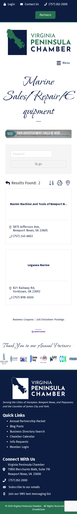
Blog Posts (17, 426)
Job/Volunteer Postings (50, 319)
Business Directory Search (27, 431)
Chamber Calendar (22, 436)
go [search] (40, 164)
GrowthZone (38, 509)
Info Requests (19, 441)
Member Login (19, 447)
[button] (7, 183)
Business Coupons (23, 319)
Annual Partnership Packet (27, 421)
